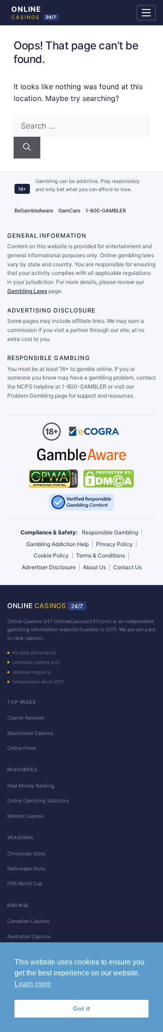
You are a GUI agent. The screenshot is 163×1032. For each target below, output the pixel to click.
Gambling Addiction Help (57, 544)
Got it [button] (81, 1008)
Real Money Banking (30, 785)
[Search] (27, 147)
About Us (94, 567)
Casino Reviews (25, 718)
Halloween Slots (26, 868)
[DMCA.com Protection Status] (108, 479)
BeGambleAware (33, 210)
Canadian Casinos (28, 921)
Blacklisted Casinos (30, 733)
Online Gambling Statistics (38, 800)
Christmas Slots (26, 853)
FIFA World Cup (25, 883)
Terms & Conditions (100, 555)
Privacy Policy (114, 544)
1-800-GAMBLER (106, 210)
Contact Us (127, 567)
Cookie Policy (51, 555)
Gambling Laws (27, 291)
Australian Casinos (29, 936)
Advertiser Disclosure (49, 567)
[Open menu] (146, 12)
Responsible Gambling (110, 532)
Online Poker (22, 748)
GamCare (69, 210)
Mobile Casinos (25, 816)
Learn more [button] (32, 984)
